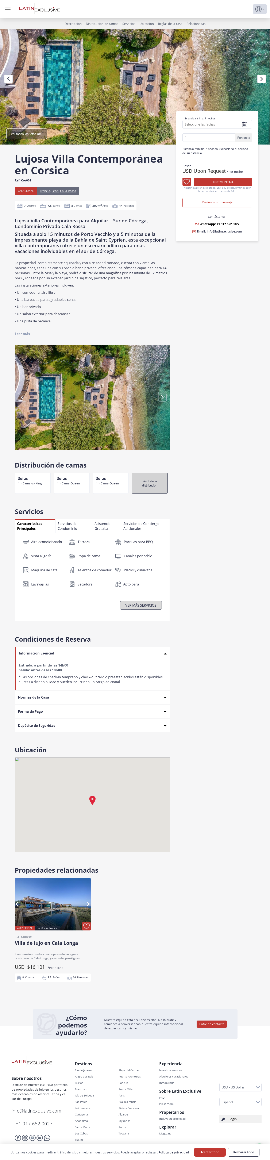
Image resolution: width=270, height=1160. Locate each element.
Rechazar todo (243, 1152)
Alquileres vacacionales (173, 1076)
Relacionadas (195, 24)
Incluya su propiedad (172, 1119)
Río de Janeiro (83, 1070)
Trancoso (80, 1089)
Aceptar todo (209, 1152)
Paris (122, 1095)
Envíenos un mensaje (217, 202)
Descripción (73, 24)
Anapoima (81, 1121)
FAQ (162, 1097)
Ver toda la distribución (149, 483)
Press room (166, 1104)
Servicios (128, 24)
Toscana (124, 1133)
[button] (260, 9)
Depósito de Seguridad (36, 725)
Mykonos (124, 1121)
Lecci (55, 191)
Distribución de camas (102, 24)
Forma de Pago (30, 711)
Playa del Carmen (129, 1070)
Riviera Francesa (129, 1108)
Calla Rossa (68, 191)
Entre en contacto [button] (211, 1024)
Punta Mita (125, 1089)
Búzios (79, 1083)
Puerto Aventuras (130, 1076)
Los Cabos (81, 1133)
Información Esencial (36, 653)
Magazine (165, 1133)
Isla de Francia (127, 1102)
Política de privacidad (174, 1152)
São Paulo (81, 1102)
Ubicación (146, 24)
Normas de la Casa (33, 697)
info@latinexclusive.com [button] (224, 232)
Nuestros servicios (170, 1070)
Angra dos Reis (84, 1076)
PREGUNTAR (223, 182)
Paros (122, 1127)
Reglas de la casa (170, 24)
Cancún (123, 1083)
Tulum (79, 1140)
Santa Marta (82, 1127)
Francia (45, 191)
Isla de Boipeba (84, 1095)
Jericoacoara (82, 1108)
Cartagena (81, 1114)
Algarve (123, 1114)
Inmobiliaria (166, 1083)
